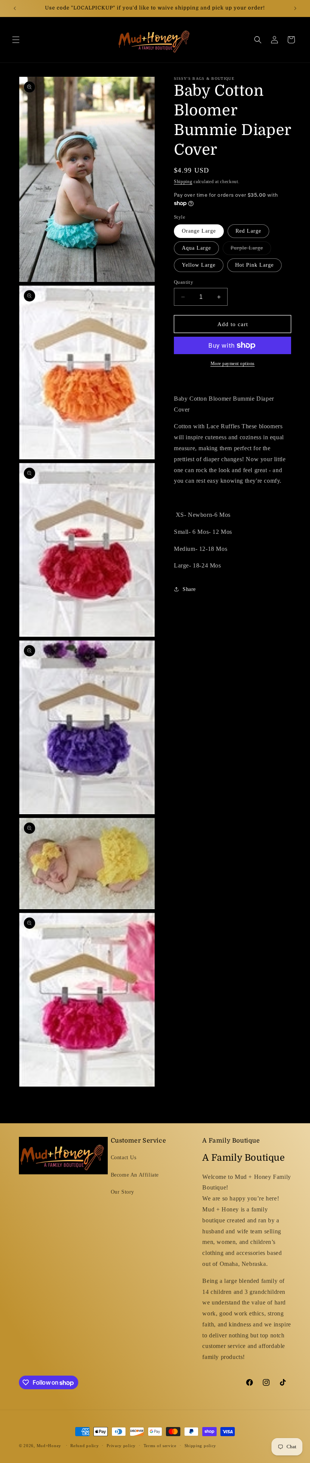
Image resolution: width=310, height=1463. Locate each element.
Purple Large (251, 250)
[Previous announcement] (14, 8)
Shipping (183, 181)
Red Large (248, 231)
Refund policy (84, 1445)
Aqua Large (196, 248)
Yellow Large (198, 265)
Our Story (122, 1192)
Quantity (183, 282)
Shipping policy (200, 1445)
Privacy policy (121, 1445)
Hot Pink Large (254, 265)
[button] (16, 39)
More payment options (233, 363)
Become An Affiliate (135, 1175)
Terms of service (160, 1445)
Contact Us (123, 1157)
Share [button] (189, 589)
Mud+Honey (49, 1445)
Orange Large (199, 231)
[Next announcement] (295, 8)
